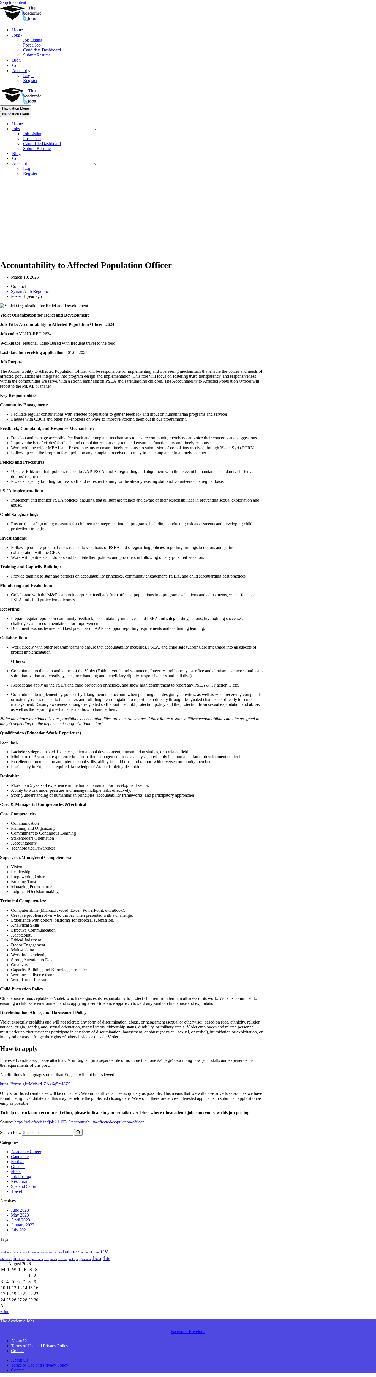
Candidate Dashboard (42, 50)
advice (58, 1252)
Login (28, 75)
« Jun (4, 1311)
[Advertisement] (131, 218)
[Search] (78, 1132)
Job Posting (21, 1176)
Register (30, 80)
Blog (16, 60)
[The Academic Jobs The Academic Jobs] (20, 20)
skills (72, 1259)
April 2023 (20, 1220)
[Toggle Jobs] (95, 129)
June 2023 (20, 1210)
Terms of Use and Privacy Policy (39, 1345)
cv (104, 1250)
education (6, 1259)
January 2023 (22, 1225)
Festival (17, 1161)
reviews (62, 1259)
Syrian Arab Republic (30, 291)
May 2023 (20, 1215)
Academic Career (26, 1151)
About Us (19, 1340)
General (18, 1166)
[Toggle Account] (95, 163)
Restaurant (20, 1181)
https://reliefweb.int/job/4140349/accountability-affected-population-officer (79, 1122)
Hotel (16, 1171)
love (46, 1259)
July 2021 (19, 1230)
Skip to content (13, 2)
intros (19, 1258)
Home (17, 30)
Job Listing (32, 40)
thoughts (101, 1258)
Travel (16, 1191)
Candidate (20, 1156)
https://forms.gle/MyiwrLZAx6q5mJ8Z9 (35, 1084)
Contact (19, 65)
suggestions (83, 1259)
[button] (22, 35)
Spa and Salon (23, 1186)
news (53, 1259)
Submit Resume (37, 55)
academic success (42, 1252)
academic (6, 1252)
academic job (21, 1252)
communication (90, 1252)
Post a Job (32, 45)
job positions (34, 1259)
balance (71, 1251)
